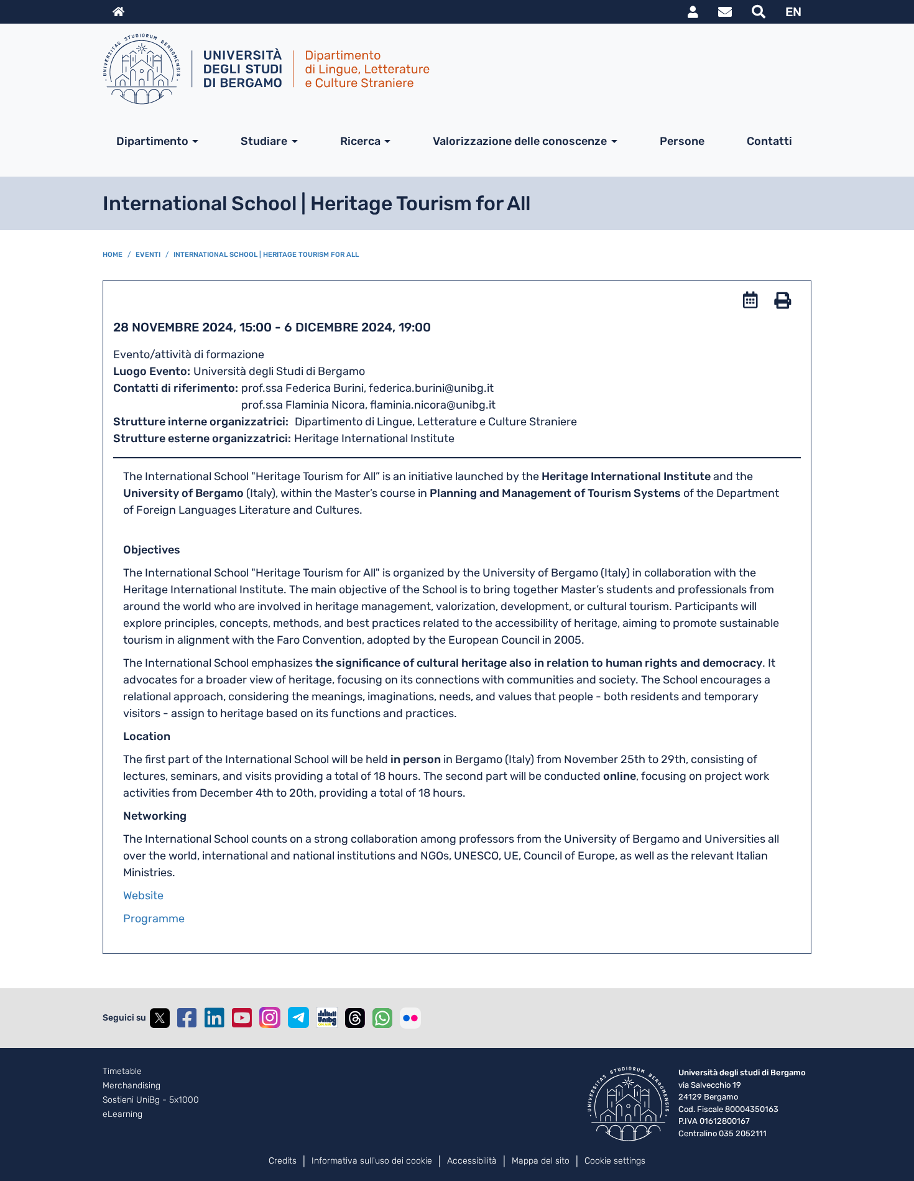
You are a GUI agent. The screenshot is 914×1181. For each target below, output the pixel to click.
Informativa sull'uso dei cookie (372, 1161)
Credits (283, 1161)
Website (143, 895)
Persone (682, 141)
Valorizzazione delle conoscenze (520, 141)
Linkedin (214, 1018)
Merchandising (131, 1086)
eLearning (122, 1114)
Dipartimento (152, 141)
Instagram (269, 1017)
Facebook (187, 1018)
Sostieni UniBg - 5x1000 (151, 1100)
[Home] (452, 69)
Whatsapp (382, 1018)
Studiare (264, 141)
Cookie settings (614, 1161)
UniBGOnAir (327, 1017)
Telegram (298, 1017)
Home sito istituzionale (118, 12)
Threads (355, 1018)
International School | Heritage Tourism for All (266, 255)
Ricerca (360, 141)
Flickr (410, 1018)
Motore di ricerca (758, 11)
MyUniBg (693, 11)
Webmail (725, 11)
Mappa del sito (541, 1161)
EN (793, 11)
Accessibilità (472, 1161)
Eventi (148, 255)
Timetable (122, 1072)
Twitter (160, 1018)
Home (112, 255)
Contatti (769, 141)
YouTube (242, 1018)
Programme (154, 918)
